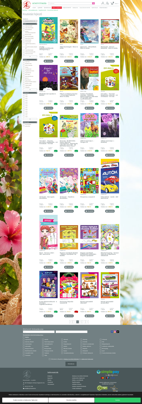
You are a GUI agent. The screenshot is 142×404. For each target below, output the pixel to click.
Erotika (65, 341)
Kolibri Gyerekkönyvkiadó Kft (30, 32)
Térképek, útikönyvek (88, 353)
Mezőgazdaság (47, 348)
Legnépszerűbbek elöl (30, 21)
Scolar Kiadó (28, 41)
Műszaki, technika (68, 348)
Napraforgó (28, 80)
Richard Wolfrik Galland (30, 81)
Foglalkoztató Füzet (29, 70)
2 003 (26, 95)
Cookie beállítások (76, 388)
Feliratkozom (71, 364)
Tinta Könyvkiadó (29, 50)
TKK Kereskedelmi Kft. (30, 52)
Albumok (66, 339)
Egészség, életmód (29, 341)
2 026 (26, 116)
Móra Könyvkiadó (29, 36)
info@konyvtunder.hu (30, 388)
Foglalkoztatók (42, 10)
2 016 (26, 100)
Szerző (25, 59)
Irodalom (46, 346)
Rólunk (49, 380)
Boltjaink (50, 376)
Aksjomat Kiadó (28, 26)
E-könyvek (104, 339)
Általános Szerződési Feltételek (80, 376)
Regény (65, 350)
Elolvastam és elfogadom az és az (72, 359)
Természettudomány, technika (109, 353)
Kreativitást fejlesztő (52, 10)
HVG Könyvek (28, 29)
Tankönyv (46, 353)
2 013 (26, 98)
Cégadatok (50, 382)
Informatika (28, 346)
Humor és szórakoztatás (88, 344)
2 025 (26, 115)
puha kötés (27, 126)
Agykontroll (28, 339)
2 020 (26, 105)
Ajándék (40, 7)
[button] (115, 2)
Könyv (34, 7)
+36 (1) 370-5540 (28, 386)
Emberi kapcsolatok (49, 341)
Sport (103, 350)
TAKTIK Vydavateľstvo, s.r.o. (30, 44)
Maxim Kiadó (28, 34)
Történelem (27, 355)
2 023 (26, 111)
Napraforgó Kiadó (29, 38)
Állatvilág (85, 339)
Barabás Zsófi (28, 63)
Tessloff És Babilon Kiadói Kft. (31, 47)
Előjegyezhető (67, 7)
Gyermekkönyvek (32, 10)
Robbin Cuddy (28, 83)
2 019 (26, 104)
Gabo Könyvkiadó (29, 27)
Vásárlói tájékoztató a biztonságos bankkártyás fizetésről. (107, 383)
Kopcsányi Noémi (29, 76)
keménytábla (28, 124)
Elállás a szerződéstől (77, 380)
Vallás (45, 355)
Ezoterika (85, 341)
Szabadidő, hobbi (29, 353)
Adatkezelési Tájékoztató (78, 378)
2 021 (26, 107)
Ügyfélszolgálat (76, 382)
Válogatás (27, 87)
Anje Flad (27, 61)
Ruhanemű (85, 350)
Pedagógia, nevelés (48, 350)
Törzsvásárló (103, 7)
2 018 (26, 102)
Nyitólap (25, 10)
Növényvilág (105, 348)
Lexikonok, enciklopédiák (108, 346)
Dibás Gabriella (28, 65)
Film (103, 341)
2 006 (26, 96)
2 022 (26, 109)
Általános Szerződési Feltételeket (71, 359)
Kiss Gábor (27, 74)
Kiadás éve (26, 92)
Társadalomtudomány (69, 353)
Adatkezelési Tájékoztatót (87, 359)
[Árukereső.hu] (102, 388)
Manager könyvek (29, 348)
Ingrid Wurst (28, 72)
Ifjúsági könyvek (106, 344)
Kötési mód (26, 122)
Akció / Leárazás (56, 7)
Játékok (65, 346)
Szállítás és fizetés (85, 7)
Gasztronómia (28, 344)
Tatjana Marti (28, 85)
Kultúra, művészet (87, 346)
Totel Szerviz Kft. (29, 53)
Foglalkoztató (28, 69)
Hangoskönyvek (67, 344)
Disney (26, 67)
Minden (27, 337)
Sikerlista (75, 7)
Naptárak (85, 348)
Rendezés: (25, 19)
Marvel (26, 78)
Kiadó (24, 23)
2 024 (26, 113)
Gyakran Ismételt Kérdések (79, 386)
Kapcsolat (95, 7)
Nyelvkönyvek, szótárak (30, 350)
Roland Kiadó (28, 40)
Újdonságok (47, 7)
